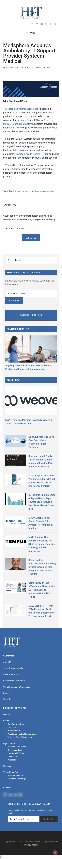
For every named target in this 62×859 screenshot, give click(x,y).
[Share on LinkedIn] (5, 76)
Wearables (12, 759)
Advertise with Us (11, 674)
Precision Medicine (15, 753)
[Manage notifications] (55, 852)
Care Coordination (15, 724)
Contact (6, 693)
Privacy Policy (30, 845)
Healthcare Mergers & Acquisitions (30, 191)
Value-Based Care (11, 772)
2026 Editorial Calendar (13, 668)
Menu (33, 33)
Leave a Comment (42, 67)
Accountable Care (15, 775)
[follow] (38, 24)
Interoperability (14, 730)
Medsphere (52, 191)
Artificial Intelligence (16, 746)
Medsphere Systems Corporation (21, 108)
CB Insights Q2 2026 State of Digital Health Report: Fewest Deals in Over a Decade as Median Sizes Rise (41, 502)
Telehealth (12, 756)
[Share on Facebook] (14, 76)
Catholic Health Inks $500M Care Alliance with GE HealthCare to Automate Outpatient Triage (41, 590)
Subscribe (7, 699)
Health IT (7, 720)
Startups (7, 766)
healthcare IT (51, 112)
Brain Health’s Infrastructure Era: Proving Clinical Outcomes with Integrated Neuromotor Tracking (42, 567)
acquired (22, 120)
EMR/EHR (11, 727)
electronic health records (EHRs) (31, 154)
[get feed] (33, 24)
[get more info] (56, 24)
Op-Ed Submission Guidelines (16, 686)
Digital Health (9, 743)
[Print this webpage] (24, 76)
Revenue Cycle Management (19, 737)
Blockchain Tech (14, 749)
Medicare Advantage (16, 778)
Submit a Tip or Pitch (31, 314)
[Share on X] (10, 76)
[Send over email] (19, 76)
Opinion (6, 714)
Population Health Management (21, 733)
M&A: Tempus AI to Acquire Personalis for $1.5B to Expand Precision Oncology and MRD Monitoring (41, 544)
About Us (7, 662)
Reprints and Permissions (14, 680)
